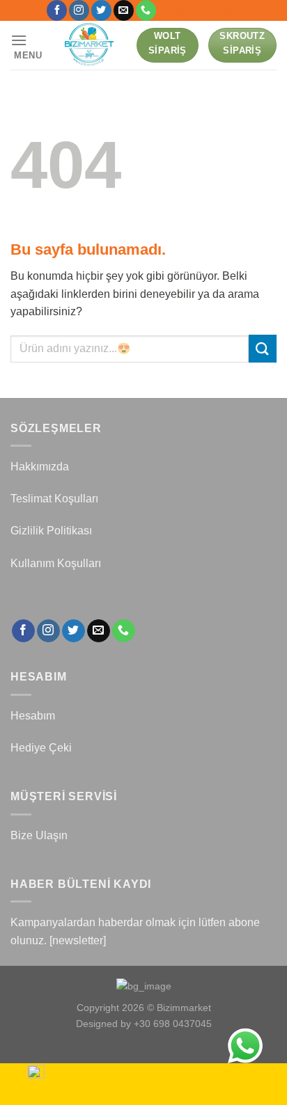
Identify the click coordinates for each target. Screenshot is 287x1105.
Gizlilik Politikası (51, 530)
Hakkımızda (39, 466)
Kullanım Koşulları (55, 563)
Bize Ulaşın (39, 835)
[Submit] (263, 348)
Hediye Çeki (41, 748)
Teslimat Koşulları (54, 498)
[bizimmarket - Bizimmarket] (90, 45)
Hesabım (32, 716)
